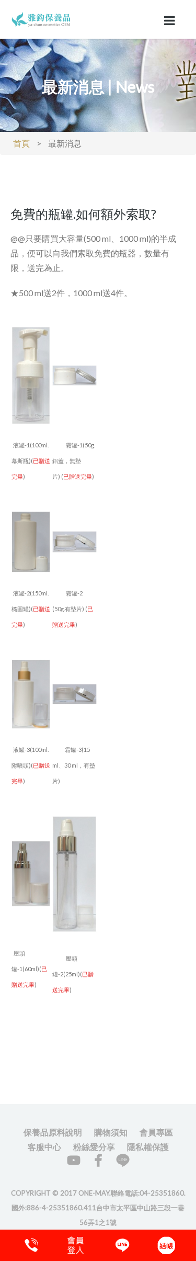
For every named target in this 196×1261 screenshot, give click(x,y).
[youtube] (73, 1160)
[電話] (29, 1245)
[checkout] (75, 1245)
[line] (123, 1160)
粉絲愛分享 (94, 1147)
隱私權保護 (148, 1147)
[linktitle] (41, 18)
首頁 (21, 143)
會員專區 (156, 1132)
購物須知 (111, 1132)
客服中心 (44, 1147)
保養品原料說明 (53, 1132)
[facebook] (98, 1160)
